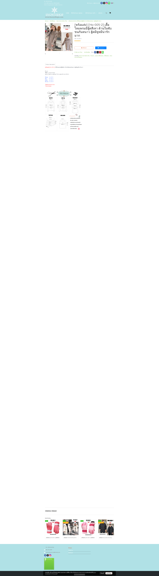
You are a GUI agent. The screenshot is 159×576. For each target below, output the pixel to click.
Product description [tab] (50, 64)
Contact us (70, 550)
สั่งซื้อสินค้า (84, 47)
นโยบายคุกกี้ (55, 573)
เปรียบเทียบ (87, 52)
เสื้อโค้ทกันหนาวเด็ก (90, 13)
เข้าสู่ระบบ (90, 3)
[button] (106, 13)
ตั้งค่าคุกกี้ (102, 573)
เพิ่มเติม (100, 13)
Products (92, 55)
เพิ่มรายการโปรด (78, 52)
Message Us (101, 47)
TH (113, 3)
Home (67, 13)
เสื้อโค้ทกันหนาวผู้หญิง (76, 13)
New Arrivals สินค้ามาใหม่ (84, 55)
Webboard (70, 552)
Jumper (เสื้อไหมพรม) (99, 55)
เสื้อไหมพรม (106, 55)
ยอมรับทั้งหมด (108, 573)
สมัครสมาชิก (97, 3)
